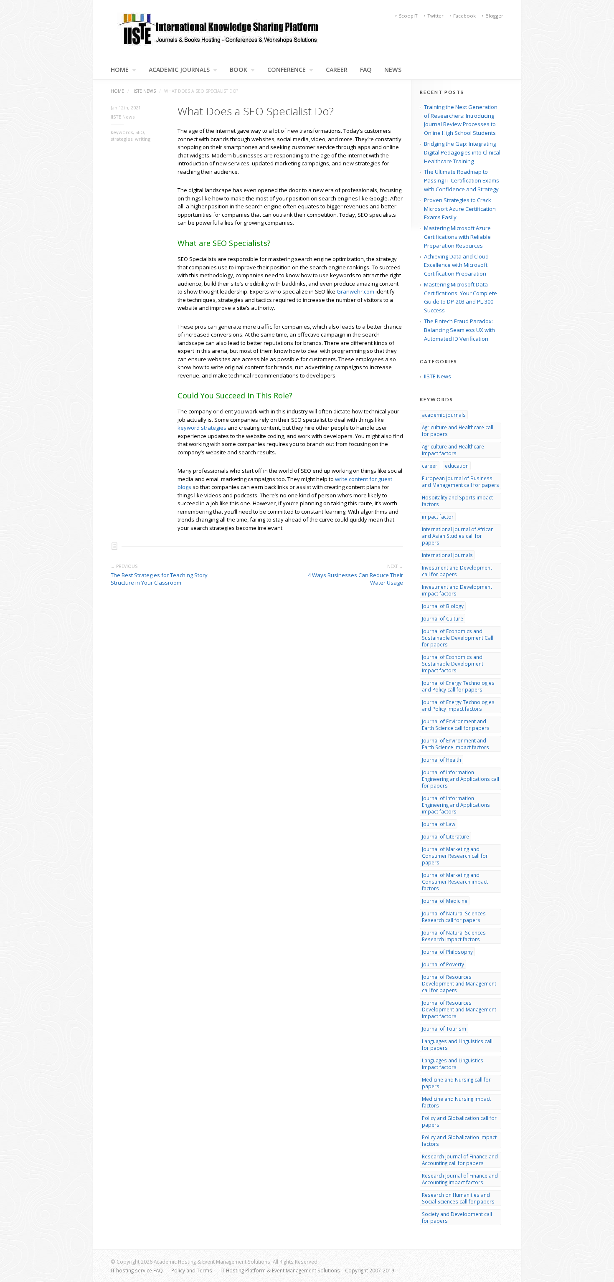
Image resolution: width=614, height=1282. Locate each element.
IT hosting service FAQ (137, 1270)
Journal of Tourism (444, 1028)
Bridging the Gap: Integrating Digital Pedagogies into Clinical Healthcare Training (462, 152)
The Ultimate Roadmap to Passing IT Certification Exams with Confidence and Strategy (461, 180)
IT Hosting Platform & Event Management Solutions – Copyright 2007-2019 (307, 1270)
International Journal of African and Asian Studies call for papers (458, 536)
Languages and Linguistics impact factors (452, 1063)
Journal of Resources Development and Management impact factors (459, 1009)
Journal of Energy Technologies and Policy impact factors (458, 705)
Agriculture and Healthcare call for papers (457, 430)
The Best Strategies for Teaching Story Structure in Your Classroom (159, 578)
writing (142, 139)
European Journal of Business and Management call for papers (460, 481)
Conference (286, 70)
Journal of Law (438, 824)
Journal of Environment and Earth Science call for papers (456, 724)
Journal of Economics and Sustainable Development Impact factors (452, 664)
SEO (139, 132)
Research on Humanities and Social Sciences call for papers (458, 1198)
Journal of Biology (443, 606)
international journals (447, 555)
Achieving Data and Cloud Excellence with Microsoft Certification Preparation (456, 265)
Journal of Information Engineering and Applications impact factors (456, 805)
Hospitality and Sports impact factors (457, 500)
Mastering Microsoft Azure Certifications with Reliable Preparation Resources (457, 236)
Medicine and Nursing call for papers (456, 1082)
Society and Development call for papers (457, 1217)
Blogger (494, 16)
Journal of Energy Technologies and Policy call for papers (458, 686)
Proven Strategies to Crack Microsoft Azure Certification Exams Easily (460, 208)
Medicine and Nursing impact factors (456, 1102)
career (429, 465)
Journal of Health (441, 759)
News (392, 70)
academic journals (444, 414)
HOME (120, 70)
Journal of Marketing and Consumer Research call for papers (455, 856)
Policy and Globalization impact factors (459, 1140)
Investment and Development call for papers (457, 571)
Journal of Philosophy (447, 951)
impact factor (438, 516)
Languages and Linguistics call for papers (457, 1044)
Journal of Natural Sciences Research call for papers (454, 916)
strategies (121, 139)
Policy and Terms (191, 1270)
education (457, 465)
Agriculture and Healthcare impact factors (453, 449)
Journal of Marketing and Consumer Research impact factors (455, 882)
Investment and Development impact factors (457, 590)
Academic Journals (179, 70)
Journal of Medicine (444, 900)
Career (337, 70)
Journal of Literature (445, 836)
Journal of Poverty (443, 964)
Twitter (435, 16)
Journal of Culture (442, 618)
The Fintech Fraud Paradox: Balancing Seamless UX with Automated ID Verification (459, 329)
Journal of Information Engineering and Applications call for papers (460, 779)
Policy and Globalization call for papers (459, 1121)
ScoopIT (408, 16)
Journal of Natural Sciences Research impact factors (454, 935)
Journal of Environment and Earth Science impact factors (455, 743)
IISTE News (144, 91)
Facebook (464, 16)
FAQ (366, 70)
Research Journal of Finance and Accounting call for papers (460, 1159)
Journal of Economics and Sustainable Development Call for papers (457, 638)
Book (238, 70)
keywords (122, 132)
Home (117, 91)
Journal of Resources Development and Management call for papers (459, 983)
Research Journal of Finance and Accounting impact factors (460, 1179)
